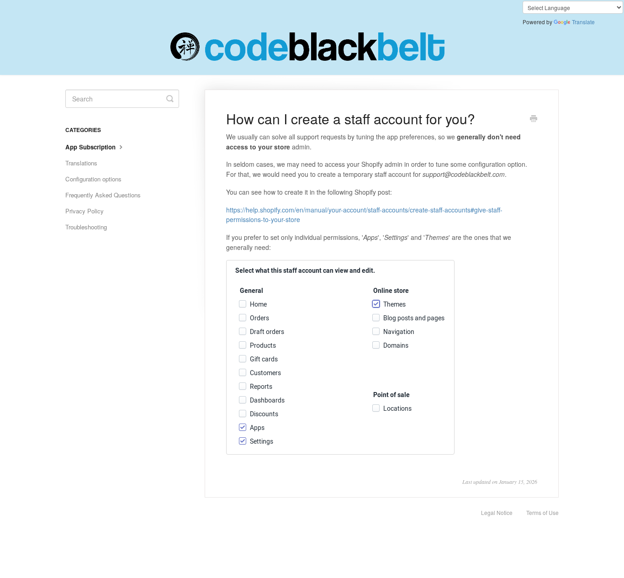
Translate (583, 22)
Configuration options (93, 179)
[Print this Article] (533, 119)
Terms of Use (542, 512)
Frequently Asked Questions (103, 195)
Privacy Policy (84, 211)
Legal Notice (497, 512)
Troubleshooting (86, 227)
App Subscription (91, 147)
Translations (81, 163)
